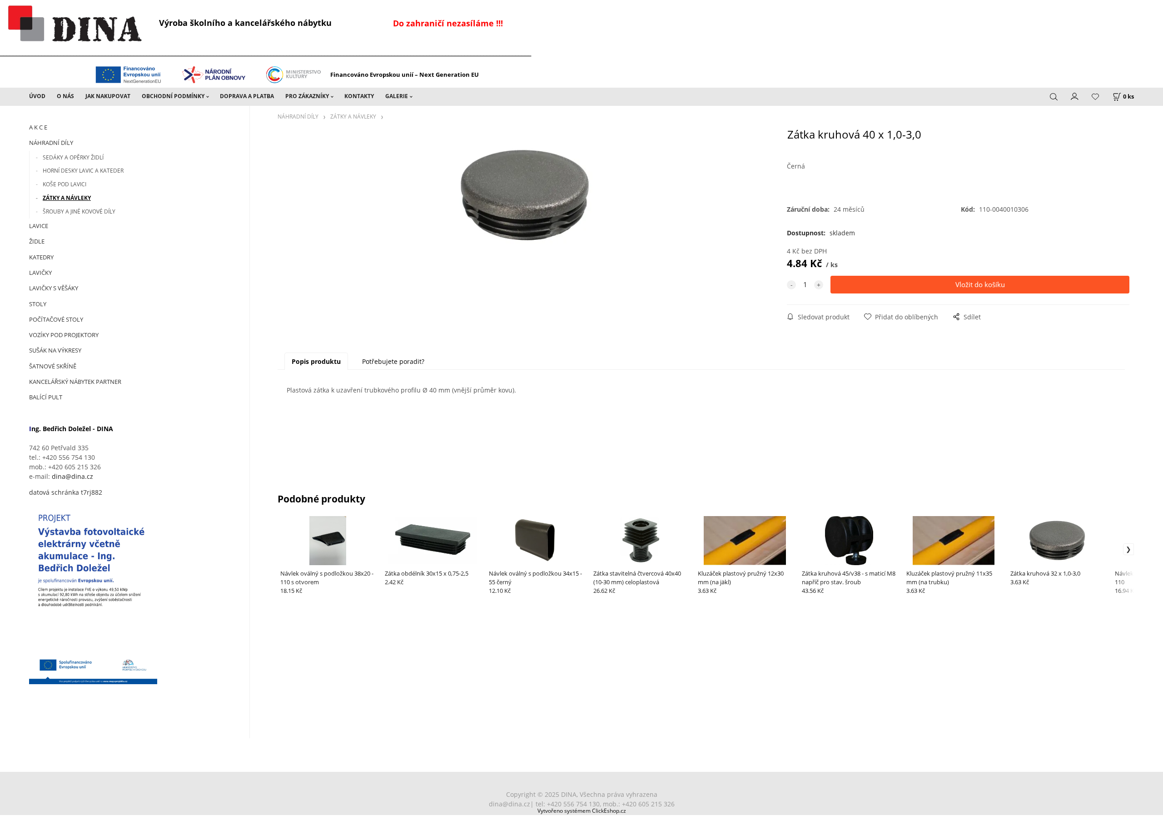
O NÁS (65, 96)
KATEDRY (41, 257)
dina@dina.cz (72, 476)
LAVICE (38, 226)
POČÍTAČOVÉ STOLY (56, 319)
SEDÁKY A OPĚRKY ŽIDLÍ (73, 157)
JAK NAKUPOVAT (107, 96)
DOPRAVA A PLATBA (247, 96)
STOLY (37, 304)
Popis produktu (316, 361)
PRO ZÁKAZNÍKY (307, 96)
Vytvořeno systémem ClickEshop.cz (581, 810)
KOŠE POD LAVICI (64, 184)
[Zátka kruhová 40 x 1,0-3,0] (526, 202)
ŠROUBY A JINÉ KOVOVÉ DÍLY (79, 211)
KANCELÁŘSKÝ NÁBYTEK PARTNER (75, 382)
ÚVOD (37, 96)
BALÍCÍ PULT (45, 397)
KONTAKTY (359, 96)
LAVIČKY (40, 272)
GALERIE (396, 96)
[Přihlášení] (1074, 96)
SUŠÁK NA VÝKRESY (55, 350)
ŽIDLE (37, 241)
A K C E (38, 127)
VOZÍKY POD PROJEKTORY (64, 335)
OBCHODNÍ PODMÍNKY (173, 96)
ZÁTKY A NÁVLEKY (67, 198)
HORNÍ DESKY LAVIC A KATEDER (83, 170)
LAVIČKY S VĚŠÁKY (53, 288)
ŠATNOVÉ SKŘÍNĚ (52, 366)
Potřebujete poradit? (393, 361)
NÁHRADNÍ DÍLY (51, 143)
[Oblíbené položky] (1095, 97)
